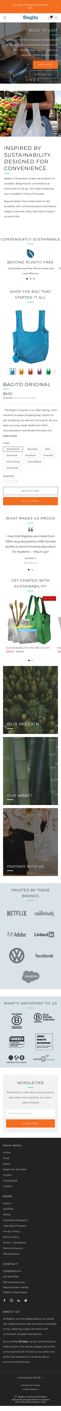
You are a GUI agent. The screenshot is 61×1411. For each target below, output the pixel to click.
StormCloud (13, 461)
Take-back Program (14, 1225)
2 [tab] (31, 80)
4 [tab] (38, 80)
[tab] (29, 660)
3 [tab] (34, 80)
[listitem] (30, 6)
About (6, 1163)
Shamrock (12, 455)
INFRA (7, 1214)
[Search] (56, 17)
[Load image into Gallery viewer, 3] (30, 371)
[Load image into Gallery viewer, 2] (21, 371)
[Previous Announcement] (5, 6)
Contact (8, 1186)
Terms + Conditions (14, 1242)
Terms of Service (13, 1248)
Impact (7, 1174)
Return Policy (11, 1237)
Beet (47, 449)
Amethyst (30, 455)
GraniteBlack (34, 461)
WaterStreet (12, 449)
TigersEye (32, 449)
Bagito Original (27, 384)
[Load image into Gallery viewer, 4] (39, 371)
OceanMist (12, 468)
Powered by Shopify (30, 1385)
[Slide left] (7, 372)
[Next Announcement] (56, 6)
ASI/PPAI (8, 1208)
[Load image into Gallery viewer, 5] (48, 371)
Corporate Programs (15, 1220)
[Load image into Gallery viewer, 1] (12, 371)
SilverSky (48, 455)
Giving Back (10, 1180)
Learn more (10, 435)
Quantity (8, 476)
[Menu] (4, 18)
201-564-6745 (10, 1276)
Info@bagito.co (12, 1271)
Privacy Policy (11, 1231)
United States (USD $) (29, 1377)
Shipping (7, 397)
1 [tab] (27, 80)
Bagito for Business (14, 1169)
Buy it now (30, 501)
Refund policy (11, 1253)
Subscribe (30, 1123)
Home (6, 1152)
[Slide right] (54, 372)
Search (7, 1203)
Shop (6, 1158)
